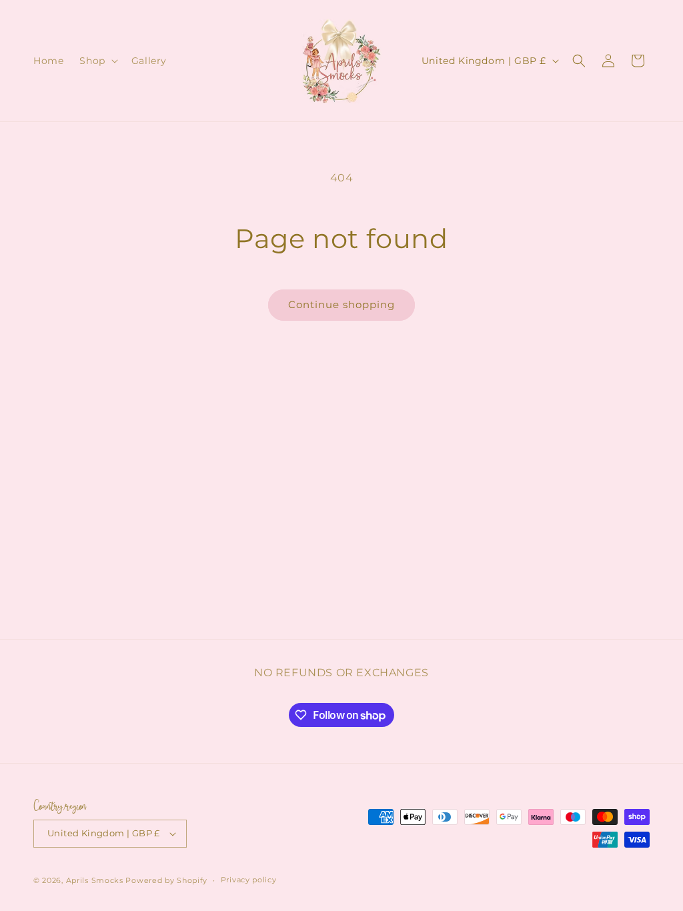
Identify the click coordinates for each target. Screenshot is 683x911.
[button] (97, 61)
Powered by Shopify (166, 880)
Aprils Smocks (94, 880)
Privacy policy (249, 879)
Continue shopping (341, 304)
